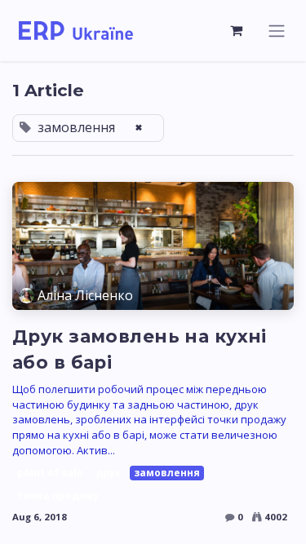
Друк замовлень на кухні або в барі (139, 349)
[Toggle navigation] (276, 30)
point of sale (50, 473)
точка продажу (58, 495)
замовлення (167, 473)
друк (108, 473)
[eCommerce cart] (236, 30)
